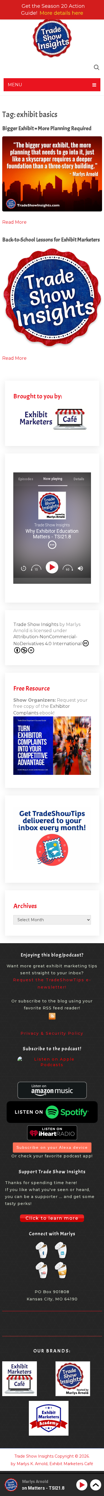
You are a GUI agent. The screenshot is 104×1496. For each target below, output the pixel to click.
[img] (52, 545)
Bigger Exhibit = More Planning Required (47, 128)
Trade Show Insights (35, 624)
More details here (61, 13)
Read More (14, 222)
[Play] (53, 567)
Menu (15, 84)
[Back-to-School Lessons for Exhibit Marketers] (52, 297)
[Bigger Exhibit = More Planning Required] (52, 173)
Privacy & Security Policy (52, 1033)
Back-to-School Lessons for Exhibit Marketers (51, 239)
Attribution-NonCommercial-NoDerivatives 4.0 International (47, 640)
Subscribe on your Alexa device (52, 1147)
